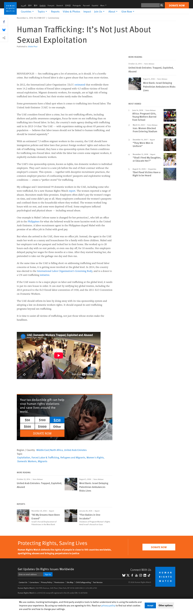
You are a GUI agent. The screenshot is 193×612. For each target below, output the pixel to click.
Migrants (42, 461)
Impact (87, 11)
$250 (57, 420)
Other (57, 426)
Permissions (59, 582)
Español (95, 5)
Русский (86, 5)
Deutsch (59, 5)
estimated (80, 84)
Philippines (34, 221)
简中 (30, 5)
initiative (44, 274)
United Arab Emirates (75, 450)
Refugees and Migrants (72, 457)
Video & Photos (71, 11)
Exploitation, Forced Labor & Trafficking (38, 457)
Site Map (70, 582)
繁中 (36, 5)
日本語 (68, 5)
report (72, 190)
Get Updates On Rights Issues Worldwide (46, 569)
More (104, 5)
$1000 (42, 426)
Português (77, 5)
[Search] (162, 5)
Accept (150, 605)
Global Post (32, 46)
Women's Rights (95, 457)
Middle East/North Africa (49, 450)
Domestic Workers (26, 461)
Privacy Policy (46, 582)
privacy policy (108, 605)
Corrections (34, 582)
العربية (23, 5)
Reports (55, 11)
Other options (166, 605)
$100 (42, 420)
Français (51, 5)
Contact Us (23, 582)
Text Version (98, 582)
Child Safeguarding (83, 582)
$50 (27, 420)
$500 (27, 426)
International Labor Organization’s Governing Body (64, 271)
